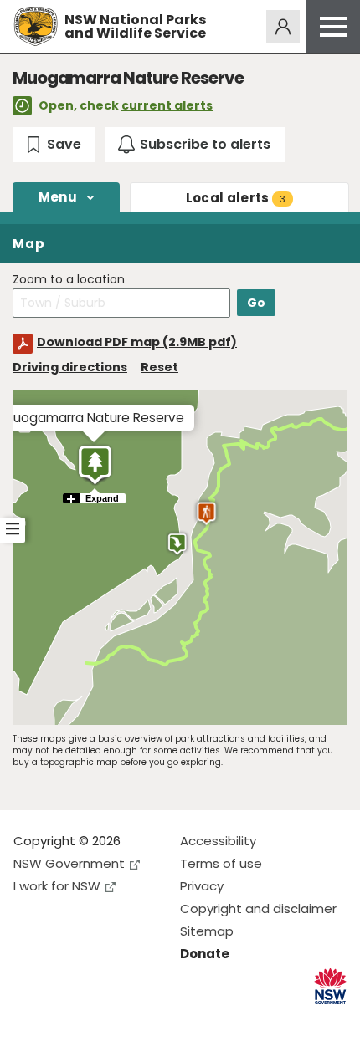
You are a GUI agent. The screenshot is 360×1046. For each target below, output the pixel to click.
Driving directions (70, 367)
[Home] (35, 26)
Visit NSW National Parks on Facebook (28, 1019)
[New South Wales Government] (330, 986)
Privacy (202, 886)
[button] (95, 464)
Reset (159, 367)
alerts (235, 198)
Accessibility (218, 841)
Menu (58, 197)
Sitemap (207, 931)
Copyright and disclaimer (258, 908)
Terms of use (221, 863)
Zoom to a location (69, 280)
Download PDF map (137, 342)
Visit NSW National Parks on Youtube (100, 1019)
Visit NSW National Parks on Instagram (64, 1019)
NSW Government (69, 863)
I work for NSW (56, 886)
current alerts (167, 105)
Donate (204, 953)
